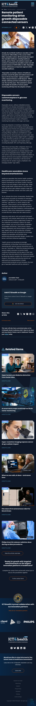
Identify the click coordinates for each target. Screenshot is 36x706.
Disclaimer (18, 691)
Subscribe (18, 670)
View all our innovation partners (18, 610)
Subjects (18, 686)
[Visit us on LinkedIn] (21, 648)
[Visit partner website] (12, 622)
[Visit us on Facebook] (18, 648)
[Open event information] (31, 701)
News (5, 9)
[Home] (2, 9)
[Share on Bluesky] (29, 27)
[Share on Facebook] (33, 27)
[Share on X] (26, 27)
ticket (6, 334)
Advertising (18, 683)
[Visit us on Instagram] (24, 648)
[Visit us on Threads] (11, 648)
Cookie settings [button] (18, 696)
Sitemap (18, 694)
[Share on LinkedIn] (30, 314)
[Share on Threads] (23, 27)
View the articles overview (12, 553)
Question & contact (18, 680)
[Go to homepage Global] (9, 4)
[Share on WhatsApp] (33, 314)
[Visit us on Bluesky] (15, 648)
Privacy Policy (18, 688)
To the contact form (18, 578)
